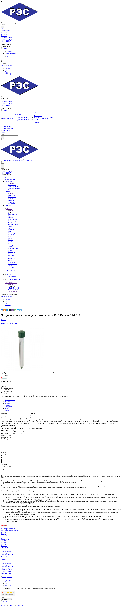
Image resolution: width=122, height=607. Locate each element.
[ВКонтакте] (2, 310)
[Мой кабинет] (1, 162)
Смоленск (11, 259)
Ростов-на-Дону (13, 221)
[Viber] (12, 310)
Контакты (4, 546)
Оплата (7, 408)
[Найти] (2, 27)
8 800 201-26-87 (6, 41)
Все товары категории (8, 529)
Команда (3, 542)
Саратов (11, 257)
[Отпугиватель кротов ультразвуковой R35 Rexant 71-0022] (22, 370)
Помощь (3, 559)
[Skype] (18, 310)
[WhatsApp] (15, 310)
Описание (8, 401)
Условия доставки (6, 553)
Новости (3, 541)
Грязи (10, 236)
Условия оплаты (6, 551)
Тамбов (10, 265)
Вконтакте (8, 68)
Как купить (12, 185)
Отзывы (7, 405)
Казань (10, 240)
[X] (10, 310)
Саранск (11, 255)
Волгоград (11, 233)
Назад (12, 183)
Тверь (10, 226)
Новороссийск (13, 248)
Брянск (10, 231)
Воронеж (11, 234)
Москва (10, 217)
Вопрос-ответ (5, 568)
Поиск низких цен (7, 599)
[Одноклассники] (4, 310)
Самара (10, 222)
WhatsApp (8, 74)
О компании (5, 539)
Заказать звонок (13, 291)
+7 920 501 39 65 (6, 37)
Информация (5, 547)
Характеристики (10, 400)
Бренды (3, 534)
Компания (11, 195)
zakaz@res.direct (7, 65)
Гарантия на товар (7, 554)
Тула (9, 228)
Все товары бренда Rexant (9, 530)
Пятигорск (11, 252)
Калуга (10, 241)
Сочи (10, 260)
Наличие (7, 403)
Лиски (10, 246)
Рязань (10, 253)
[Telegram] (20, 310)
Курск (10, 243)
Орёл (10, 250)
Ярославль (11, 267)
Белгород (11, 229)
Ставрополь (12, 262)
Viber (6, 70)
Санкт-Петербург (14, 224)
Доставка (8, 410)
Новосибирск (12, 219)
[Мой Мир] (7, 310)
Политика (4, 558)
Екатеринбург (12, 214)
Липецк (10, 245)
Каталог (3, 532)
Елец (10, 238)
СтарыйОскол (12, 264)
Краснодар (11, 216)
